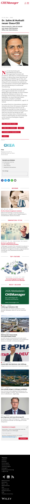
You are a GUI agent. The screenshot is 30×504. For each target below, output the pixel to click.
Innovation (6, 464)
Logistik (5, 471)
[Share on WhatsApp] (12, 180)
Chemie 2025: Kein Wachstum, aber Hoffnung (13, 364)
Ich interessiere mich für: (8, 162)
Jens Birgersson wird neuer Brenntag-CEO (12, 417)
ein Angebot (6, 163)
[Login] (25, 3)
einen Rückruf (7, 165)
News (11, 17)
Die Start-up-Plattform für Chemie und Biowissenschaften (10, 243)
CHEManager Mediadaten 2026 (9, 307)
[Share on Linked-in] (8, 180)
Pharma (4, 461)
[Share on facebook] (2, 180)
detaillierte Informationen (10, 167)
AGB (3, 492)
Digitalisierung (8, 469)
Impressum (5, 489)
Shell (5, 136)
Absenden (23, 438)
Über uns (5, 484)
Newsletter (6, 480)
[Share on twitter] (5, 180)
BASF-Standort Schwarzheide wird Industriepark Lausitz (9, 335)
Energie (4, 468)
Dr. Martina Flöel (9, 123)
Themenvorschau (7, 493)
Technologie (6, 466)
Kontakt (4, 482)
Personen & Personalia (11, 132)
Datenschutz (6, 490)
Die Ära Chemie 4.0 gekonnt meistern (11, 211)
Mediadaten (6, 485)
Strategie (5, 463)
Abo (3, 487)
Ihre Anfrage (5, 171)
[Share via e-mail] (15, 180)
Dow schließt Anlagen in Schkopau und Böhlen (14, 389)
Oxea (20, 128)
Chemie (9, 305)
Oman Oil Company (9, 128)
